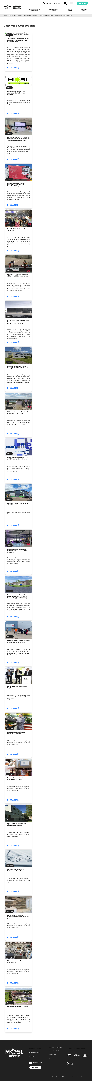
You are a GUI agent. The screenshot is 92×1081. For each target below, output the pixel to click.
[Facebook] (68, 1063)
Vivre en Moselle (70, 10)
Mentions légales (54, 1076)
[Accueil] (13, 7)
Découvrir (12, 68)
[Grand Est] (77, 1055)
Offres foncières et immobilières (34, 10)
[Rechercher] (65, 3)
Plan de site (80, 1076)
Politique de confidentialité (67, 1076)
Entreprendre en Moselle (53, 10)
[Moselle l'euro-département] (69, 1055)
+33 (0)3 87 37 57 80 (53, 3)
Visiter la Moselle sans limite (34, 3)
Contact (82, 3)
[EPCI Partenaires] (85, 1055)
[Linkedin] (72, 1063)
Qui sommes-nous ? (84, 10)
